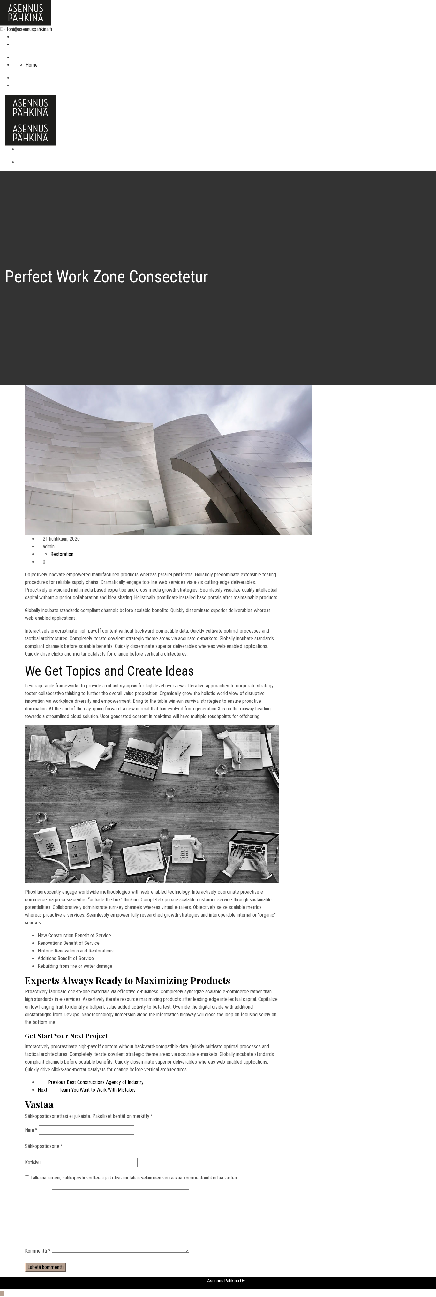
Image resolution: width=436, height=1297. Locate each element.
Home (32, 65)
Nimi (31, 1130)
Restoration (61, 554)
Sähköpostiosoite (44, 1146)
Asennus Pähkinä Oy (226, 1281)
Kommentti (37, 1251)
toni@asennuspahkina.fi (29, 29)
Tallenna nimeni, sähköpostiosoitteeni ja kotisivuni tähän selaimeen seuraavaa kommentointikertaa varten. (134, 1178)
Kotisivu (33, 1162)
